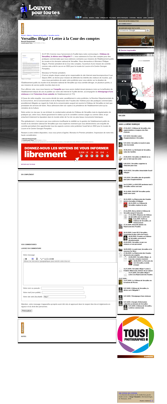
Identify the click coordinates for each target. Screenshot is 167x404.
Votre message (29, 255)
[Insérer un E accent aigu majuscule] (47, 259)
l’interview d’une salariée (44, 94)
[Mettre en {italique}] (24, 259)
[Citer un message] (37, 259)
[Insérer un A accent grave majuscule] (45, 259)
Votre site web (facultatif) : (33, 297)
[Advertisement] (69, 28)
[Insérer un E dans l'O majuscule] (51, 259)
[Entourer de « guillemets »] (41, 259)
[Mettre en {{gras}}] (26, 259)
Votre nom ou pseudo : (32, 288)
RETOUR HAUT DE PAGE (28, 164)
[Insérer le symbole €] (53, 259)
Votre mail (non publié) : (32, 292)
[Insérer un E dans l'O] (49, 259)
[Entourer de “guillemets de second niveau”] (43, 259)
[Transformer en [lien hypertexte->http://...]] (33, 259)
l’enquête (57, 89)
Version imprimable (128, 50)
